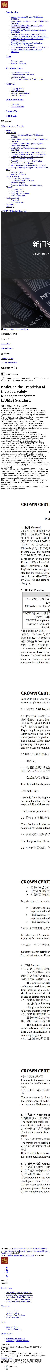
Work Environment (18, 95)
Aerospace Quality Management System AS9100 (29, 167)
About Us (10, 84)
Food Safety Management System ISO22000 (28, 152)
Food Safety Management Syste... (19, 1301)
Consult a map (6, 1358)
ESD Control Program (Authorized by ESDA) (28, 165)
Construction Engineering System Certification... (29, 36)
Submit (4, 1283)
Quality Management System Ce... (19, 1293)
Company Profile (17, 88)
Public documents (14, 99)
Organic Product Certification (22, 45)
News (8, 56)
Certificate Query (14, 68)
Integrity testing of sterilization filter (20, 1255)
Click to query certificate (20, 73)
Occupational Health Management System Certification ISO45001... (27, 27)
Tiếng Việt (20, 126)
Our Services (12, 12)
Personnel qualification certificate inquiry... (27, 79)
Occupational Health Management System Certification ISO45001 (27, 145)
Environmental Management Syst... (19, 1295)
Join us (3, 1280)
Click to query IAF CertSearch (22, 75)
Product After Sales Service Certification (26, 161)
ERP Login (11, 116)
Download (15, 104)
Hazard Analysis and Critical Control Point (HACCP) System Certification (27, 158)
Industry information (18, 63)
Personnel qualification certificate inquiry (26, 185)
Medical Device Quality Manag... (18, 1299)
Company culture (17, 91)
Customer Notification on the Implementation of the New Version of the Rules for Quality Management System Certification (25, 1250)
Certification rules (17, 106)
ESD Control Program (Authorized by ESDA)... (29, 47)
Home (8, 131)
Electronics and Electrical (15, 1338)
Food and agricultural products (17, 1341)
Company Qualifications (20, 93)
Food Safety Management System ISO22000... (28, 34)
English (12, 126)
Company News (17, 61)
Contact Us (11, 111)
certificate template (18, 77)
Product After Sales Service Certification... (27, 43)
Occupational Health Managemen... (19, 1297)
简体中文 (5, 126)
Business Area (6, 1334)
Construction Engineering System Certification (28, 154)
